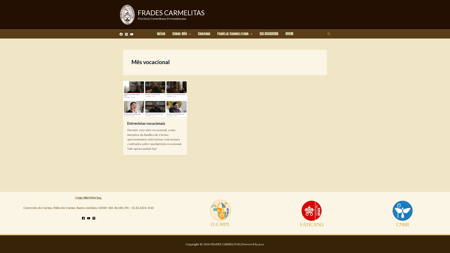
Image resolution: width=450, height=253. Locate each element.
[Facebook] (121, 34)
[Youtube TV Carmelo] (88, 218)
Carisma (204, 33)
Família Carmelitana (233, 33)
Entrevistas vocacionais (146, 123)
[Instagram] (126, 34)
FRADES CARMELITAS (171, 13)
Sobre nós (179, 33)
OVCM (289, 33)
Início (161, 33)
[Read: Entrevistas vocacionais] (155, 98)
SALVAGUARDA (268, 33)
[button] (189, 33)
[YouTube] (131, 34)
